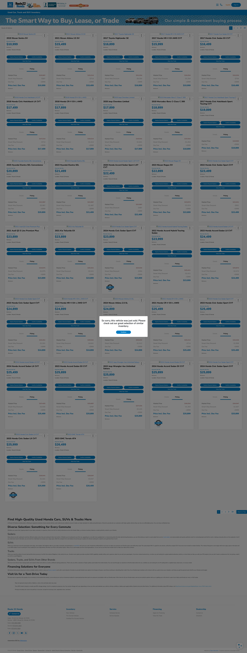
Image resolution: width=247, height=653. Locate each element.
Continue (123, 332)
